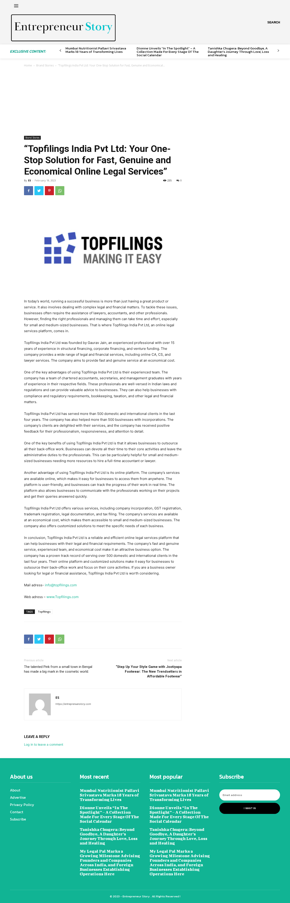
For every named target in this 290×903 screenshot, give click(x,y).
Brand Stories (45, 65)
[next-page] (278, 51)
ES (29, 180)
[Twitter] (39, 190)
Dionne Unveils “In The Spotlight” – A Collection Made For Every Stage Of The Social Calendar (168, 52)
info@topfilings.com (61, 585)
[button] (273, 22)
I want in (250, 808)
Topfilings (44, 611)
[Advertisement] (145, 102)
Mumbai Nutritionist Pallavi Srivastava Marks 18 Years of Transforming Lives (95, 50)
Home (28, 65)
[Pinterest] (49, 190)
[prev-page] (60, 51)
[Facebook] (28, 190)
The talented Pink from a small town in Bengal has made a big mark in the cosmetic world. (58, 669)
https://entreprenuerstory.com (73, 704)
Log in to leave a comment (43, 744)
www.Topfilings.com (62, 597)
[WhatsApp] (59, 190)
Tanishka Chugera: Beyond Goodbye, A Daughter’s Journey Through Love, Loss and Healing (238, 52)
